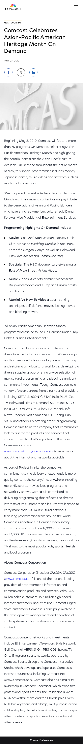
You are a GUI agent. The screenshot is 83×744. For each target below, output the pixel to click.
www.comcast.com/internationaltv (28, 451)
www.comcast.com (18, 579)
